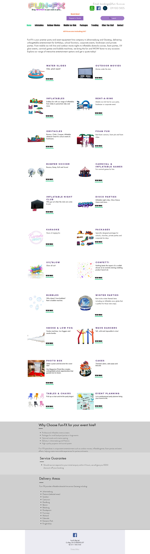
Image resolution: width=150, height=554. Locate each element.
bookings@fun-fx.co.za (112, 4)
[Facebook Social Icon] (99, 8)
